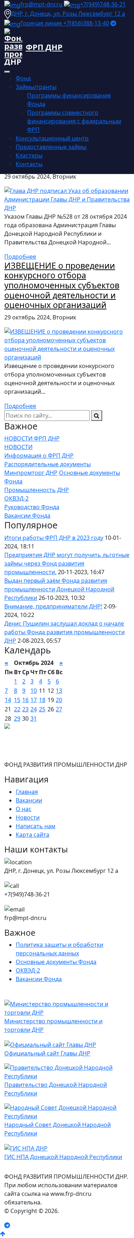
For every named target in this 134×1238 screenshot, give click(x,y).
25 (42, 709)
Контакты (29, 164)
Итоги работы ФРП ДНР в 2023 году (53, 538)
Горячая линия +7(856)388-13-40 (64, 23)
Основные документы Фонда (56, 962)
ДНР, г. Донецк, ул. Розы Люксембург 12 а (68, 14)
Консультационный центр (52, 138)
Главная (27, 792)
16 (25, 700)
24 (33, 709)
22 (17, 709)
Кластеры (29, 155)
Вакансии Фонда (27, 515)
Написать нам (35, 826)
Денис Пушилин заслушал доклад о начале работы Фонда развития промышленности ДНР (64, 632)
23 (25, 709)
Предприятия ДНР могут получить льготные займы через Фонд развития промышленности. (66, 563)
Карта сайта (32, 835)
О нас (23, 809)
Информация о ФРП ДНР (39, 455)
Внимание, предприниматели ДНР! (53, 606)
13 (59, 691)
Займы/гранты (36, 87)
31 (33, 718)
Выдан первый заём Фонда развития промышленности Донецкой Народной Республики (59, 589)
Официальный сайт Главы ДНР (47, 1053)
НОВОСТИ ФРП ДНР (32, 438)
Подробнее (20, 256)
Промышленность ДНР (36, 490)
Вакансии (29, 800)
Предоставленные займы (51, 147)
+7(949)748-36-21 (103, 4)
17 (33, 700)
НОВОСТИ (18, 447)
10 (33, 691)
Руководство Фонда (31, 507)
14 (8, 700)
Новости (28, 817)
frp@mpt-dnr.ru (41, 4)
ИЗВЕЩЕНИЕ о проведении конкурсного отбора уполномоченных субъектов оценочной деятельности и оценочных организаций (61, 285)
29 (17, 718)
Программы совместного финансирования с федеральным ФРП (74, 121)
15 (17, 700)
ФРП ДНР (44, 46)
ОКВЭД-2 (16, 498)
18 (42, 700)
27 (59, 709)
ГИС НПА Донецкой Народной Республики (63, 1157)
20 (59, 700)
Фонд (23, 78)
